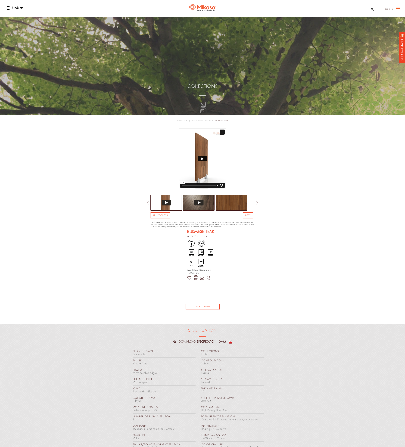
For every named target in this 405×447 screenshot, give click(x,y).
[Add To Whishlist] (190, 277)
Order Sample (202, 307)
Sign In (389, 9)
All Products (160, 215)
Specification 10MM (212, 341)
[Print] (196, 277)
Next (248, 215)
